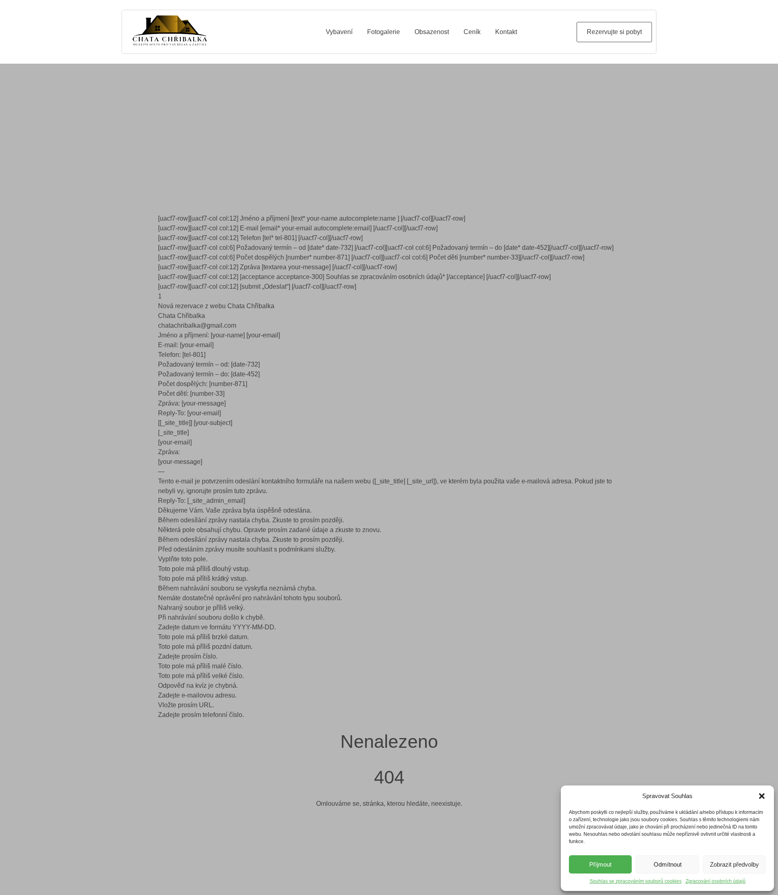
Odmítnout (668, 864)
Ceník (472, 31)
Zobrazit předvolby (734, 864)
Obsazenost (432, 31)
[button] (762, 796)
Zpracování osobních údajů (716, 881)
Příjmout (600, 864)
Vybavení (339, 31)
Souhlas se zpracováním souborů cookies (636, 881)
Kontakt (506, 31)
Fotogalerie (383, 31)
